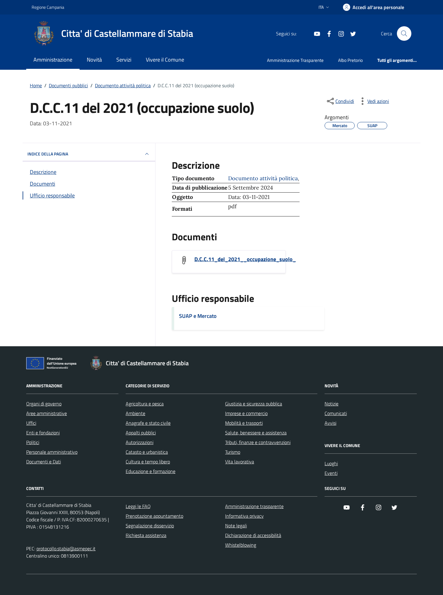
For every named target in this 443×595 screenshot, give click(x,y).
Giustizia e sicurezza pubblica (253, 403)
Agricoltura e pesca (145, 403)
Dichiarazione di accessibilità (253, 535)
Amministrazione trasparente (254, 506)
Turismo (232, 452)
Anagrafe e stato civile (148, 423)
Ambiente (135, 413)
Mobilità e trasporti (244, 423)
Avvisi (330, 423)
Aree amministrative (46, 413)
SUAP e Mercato (198, 316)
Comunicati (336, 413)
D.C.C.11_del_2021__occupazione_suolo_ (245, 259)
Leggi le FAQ (138, 506)
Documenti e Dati (43, 461)
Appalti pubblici (141, 432)
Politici (32, 442)
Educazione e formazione (150, 471)
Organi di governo (43, 403)
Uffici (31, 423)
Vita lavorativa (239, 461)
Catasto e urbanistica (147, 452)
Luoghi (331, 463)
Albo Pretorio (350, 60)
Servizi (123, 60)
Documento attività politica (263, 178)
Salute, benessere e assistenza (256, 432)
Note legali (236, 525)
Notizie (331, 403)
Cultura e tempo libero (148, 461)
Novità (94, 60)
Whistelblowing (240, 545)
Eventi (331, 473)
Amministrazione (52, 60)
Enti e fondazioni (43, 432)
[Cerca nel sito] (404, 33)
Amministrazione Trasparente (295, 60)
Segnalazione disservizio (150, 525)
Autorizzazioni (139, 442)
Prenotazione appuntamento (154, 516)
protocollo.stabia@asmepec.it (66, 548)
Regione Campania (48, 7)
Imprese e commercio (246, 413)
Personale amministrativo (51, 452)
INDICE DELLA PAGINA (47, 154)
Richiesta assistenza (146, 535)
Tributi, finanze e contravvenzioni (258, 442)
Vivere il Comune (165, 60)
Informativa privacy (244, 516)
